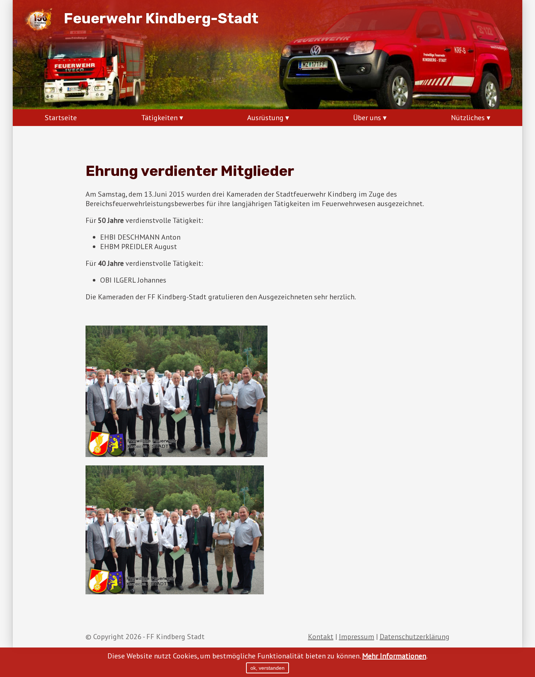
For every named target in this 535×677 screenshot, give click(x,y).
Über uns (367, 117)
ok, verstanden (267, 668)
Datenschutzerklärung (414, 636)
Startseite (61, 117)
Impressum (356, 636)
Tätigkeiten (159, 117)
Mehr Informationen (394, 656)
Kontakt (320, 636)
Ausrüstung (265, 117)
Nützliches (468, 117)
